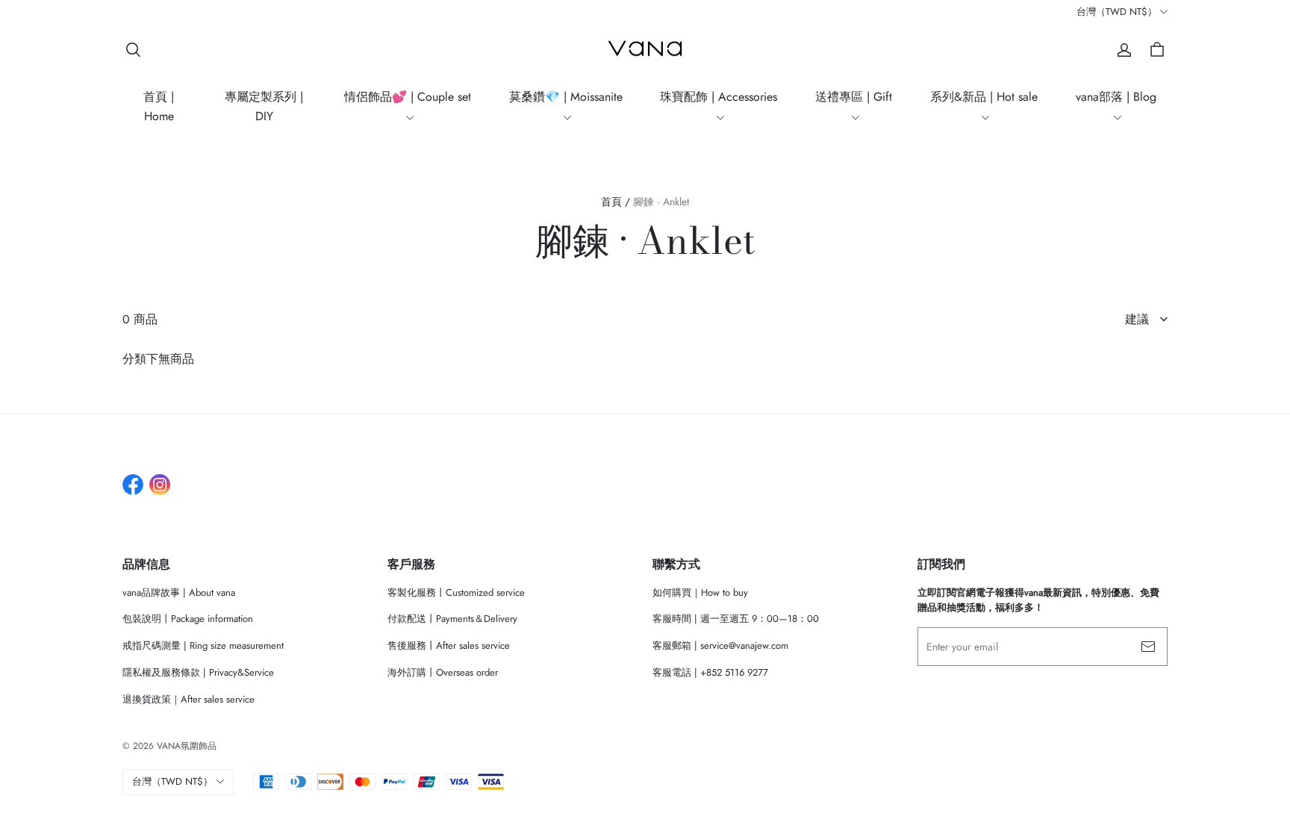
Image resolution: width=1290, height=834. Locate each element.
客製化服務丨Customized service (456, 592)
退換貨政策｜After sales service (188, 699)
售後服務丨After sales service (448, 645)
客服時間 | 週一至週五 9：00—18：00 (735, 619)
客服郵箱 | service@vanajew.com (720, 645)
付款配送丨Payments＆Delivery (452, 619)
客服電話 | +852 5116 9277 (710, 672)
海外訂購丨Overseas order (442, 672)
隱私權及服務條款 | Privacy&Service (198, 672)
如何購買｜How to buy (700, 592)
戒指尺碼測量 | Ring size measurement (203, 645)
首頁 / (615, 201)
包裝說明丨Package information (187, 619)
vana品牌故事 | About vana (178, 592)
